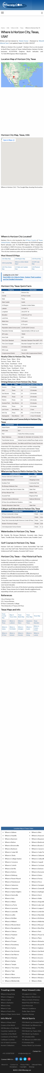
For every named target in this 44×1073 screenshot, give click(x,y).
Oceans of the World (8, 1025)
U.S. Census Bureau (7, 601)
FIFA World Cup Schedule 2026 (32, 1022)
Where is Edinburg (11, 875)
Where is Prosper (11, 941)
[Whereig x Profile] (25, 1059)
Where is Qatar (6, 1000)
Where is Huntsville (11, 895)
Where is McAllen (11, 918)
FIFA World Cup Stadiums (30, 1034)
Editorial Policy (37, 1064)
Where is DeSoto (10, 872)
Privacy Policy (24, 1064)
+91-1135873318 (8, 1053)
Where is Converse (11, 862)
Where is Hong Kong (8, 994)
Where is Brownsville (12, 845)
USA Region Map (20, 259)
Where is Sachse (10, 948)
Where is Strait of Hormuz (30, 1000)
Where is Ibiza (5, 1005)
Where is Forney (37, 878)
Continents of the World (9, 1037)
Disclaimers (13, 1067)
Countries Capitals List (8, 1031)
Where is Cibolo (10, 855)
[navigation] (2, 13)
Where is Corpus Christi (36, 628)
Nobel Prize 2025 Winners (30, 1003)
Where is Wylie (37, 981)
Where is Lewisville (11, 911)
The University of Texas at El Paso (12, 606)
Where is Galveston (11, 885)
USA (8, 28)
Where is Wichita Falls (12, 981)
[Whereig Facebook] (16, 1059)
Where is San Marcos (12, 954)
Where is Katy (9, 898)
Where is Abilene (10, 832)
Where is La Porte (11, 905)
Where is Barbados (7, 1003)
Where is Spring (10, 961)
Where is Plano (37, 938)
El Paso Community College (10, 603)
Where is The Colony (12, 968)
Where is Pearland (11, 935)
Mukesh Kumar (23, 41)
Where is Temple (10, 964)
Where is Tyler (10, 971)
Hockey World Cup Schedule (31, 1045)
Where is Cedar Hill (11, 852)
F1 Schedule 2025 (28, 1042)
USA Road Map (36, 259)
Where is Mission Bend (12, 925)
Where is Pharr (10, 938)
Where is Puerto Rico (8, 1011)
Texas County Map (4, 616)
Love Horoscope (27, 1005)
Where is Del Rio (10, 869)
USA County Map (7, 263)
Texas (21, 28)
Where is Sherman (11, 958)
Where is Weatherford (12, 977)
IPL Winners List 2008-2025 (31, 1040)
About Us (4, 1064)
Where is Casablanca (29, 1008)
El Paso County (31, 240)
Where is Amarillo (11, 835)
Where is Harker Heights (13, 892)
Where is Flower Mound (13, 878)
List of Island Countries (8, 1042)
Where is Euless (37, 875)
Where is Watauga (38, 974)
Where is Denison (37, 869)
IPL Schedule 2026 (28, 1037)
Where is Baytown (11, 839)
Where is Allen (36, 832)
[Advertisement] (22, 110)
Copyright (23, 1067)
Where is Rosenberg (12, 944)
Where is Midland (10, 921)
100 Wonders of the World (10, 1028)
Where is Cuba (6, 1008)
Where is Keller (37, 898)
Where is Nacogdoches (12, 928)
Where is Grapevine (11, 888)
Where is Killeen (10, 902)
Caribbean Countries (8, 1040)
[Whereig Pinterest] (29, 1059)
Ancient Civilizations (7, 1045)
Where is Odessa (10, 931)
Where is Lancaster (11, 908)
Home (3, 28)
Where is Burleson (11, 849)
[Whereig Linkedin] (20, 1059)
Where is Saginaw (37, 948)
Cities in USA (14, 28)
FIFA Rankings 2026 (28, 1028)
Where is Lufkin (10, 915)
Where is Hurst (37, 895)
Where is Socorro (37, 958)
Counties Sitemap (28, 1014)
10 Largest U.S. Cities (29, 994)
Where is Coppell (37, 862)
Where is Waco (10, 974)
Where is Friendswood (12, 882)
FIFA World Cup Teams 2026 (31, 1031)
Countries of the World (8, 1034)
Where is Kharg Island (8, 1022)
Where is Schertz (37, 954)
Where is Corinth (10, 865)
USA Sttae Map (6, 259)
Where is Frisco (37, 882)
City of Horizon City (7, 599)
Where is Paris (36, 931)
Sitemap (31, 1067)
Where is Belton (10, 842)
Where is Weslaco (38, 977)
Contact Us (14, 1064)
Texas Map (37, 616)
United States (5, 242)
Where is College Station (13, 859)
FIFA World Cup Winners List (31, 1025)
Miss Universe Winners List (31, 997)
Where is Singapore (7, 997)
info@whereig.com (24, 1053)
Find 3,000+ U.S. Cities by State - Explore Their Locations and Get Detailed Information (22, 278)
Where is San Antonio (12, 951)
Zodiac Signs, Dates (28, 1011)
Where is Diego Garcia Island (10, 1014)
